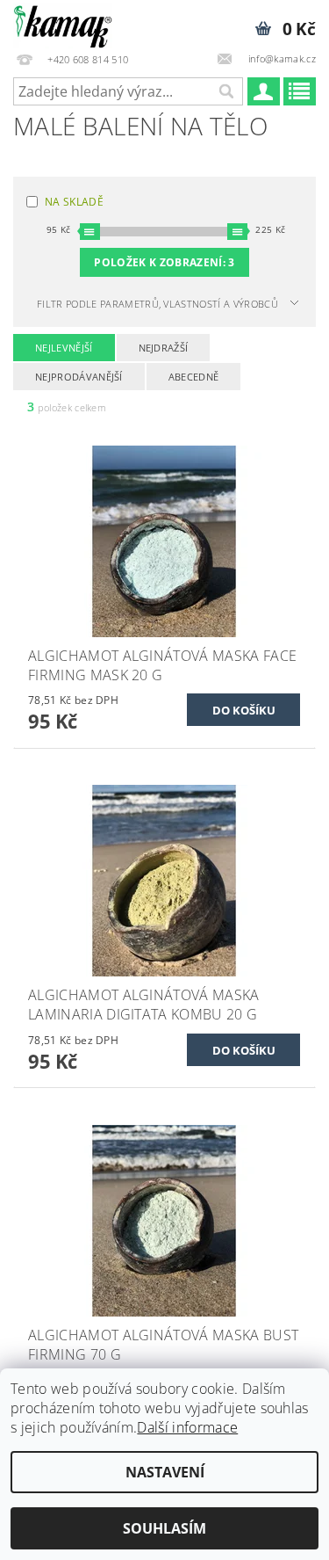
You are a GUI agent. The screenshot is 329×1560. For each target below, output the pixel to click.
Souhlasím (164, 1528)
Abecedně (193, 376)
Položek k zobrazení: (164, 262)
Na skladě (74, 201)
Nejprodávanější (79, 376)
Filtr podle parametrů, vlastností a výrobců (157, 303)
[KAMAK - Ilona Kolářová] (62, 23)
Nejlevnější (64, 347)
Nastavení (164, 1472)
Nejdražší (164, 347)
